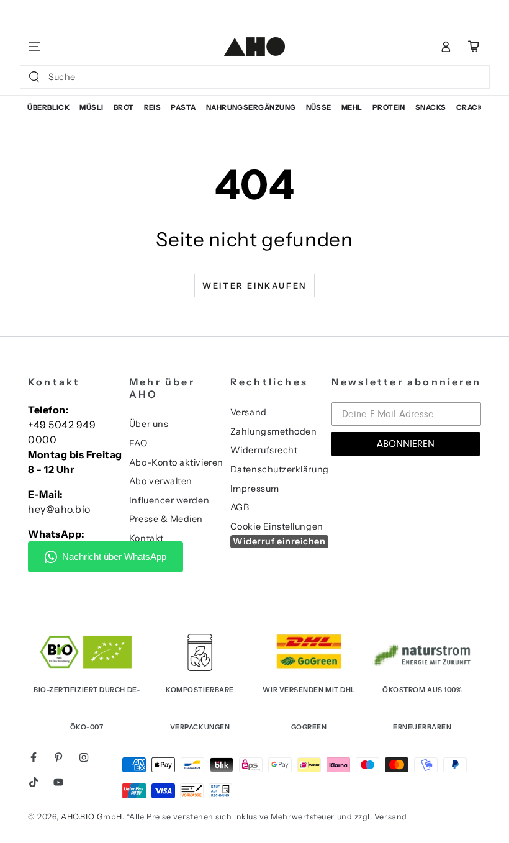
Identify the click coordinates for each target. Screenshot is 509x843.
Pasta (183, 107)
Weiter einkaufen (254, 286)
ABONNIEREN (406, 444)
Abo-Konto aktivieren (176, 462)
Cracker (474, 107)
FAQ (138, 443)
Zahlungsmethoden (273, 431)
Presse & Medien (166, 519)
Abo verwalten (160, 481)
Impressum (254, 488)
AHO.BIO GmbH (91, 816)
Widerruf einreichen (279, 541)
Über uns (148, 424)
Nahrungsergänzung (251, 107)
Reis (152, 107)
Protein (388, 107)
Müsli (91, 107)
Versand (248, 412)
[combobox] (241, 77)
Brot (124, 107)
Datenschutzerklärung (279, 469)
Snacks (430, 107)
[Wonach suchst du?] (34, 77)
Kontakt (146, 538)
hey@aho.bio (59, 509)
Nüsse (318, 107)
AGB (240, 507)
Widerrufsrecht (264, 450)
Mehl (352, 107)
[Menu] (34, 46)
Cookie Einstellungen (276, 526)
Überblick (48, 107)
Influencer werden (169, 500)
